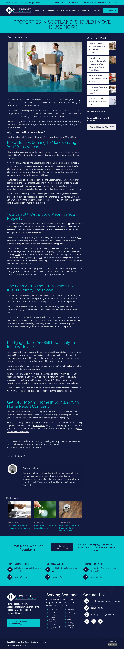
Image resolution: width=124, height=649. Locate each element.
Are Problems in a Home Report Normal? (45, 526)
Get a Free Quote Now (102, 127)
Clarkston (53, 624)
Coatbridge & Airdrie (54, 627)
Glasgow (70, 619)
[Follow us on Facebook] (87, 621)
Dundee (70, 610)
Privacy (24, 645)
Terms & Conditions (14, 645)
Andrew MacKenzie (31, 468)
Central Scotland (53, 620)
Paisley (70, 623)
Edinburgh (71, 613)
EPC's (17, 610)
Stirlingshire (14, 180)
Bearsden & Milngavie (53, 616)
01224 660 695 (96, 577)
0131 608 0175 (20, 577)
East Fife (22, 189)
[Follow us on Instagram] (94, 621)
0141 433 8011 (58, 577)
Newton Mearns (70, 626)
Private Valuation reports (42, 482)
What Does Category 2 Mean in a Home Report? (19, 526)
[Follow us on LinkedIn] (100, 621)
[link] (18, 10)
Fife (68, 616)
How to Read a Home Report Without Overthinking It (69, 527)
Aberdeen (53, 610)
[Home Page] (18, 10)
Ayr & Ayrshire (55, 613)
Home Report (39, 425)
